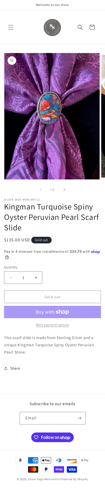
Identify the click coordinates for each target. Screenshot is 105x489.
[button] (11, 27)
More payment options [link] (52, 325)
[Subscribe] (79, 418)
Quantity (11, 267)
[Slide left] (41, 189)
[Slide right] (64, 189)
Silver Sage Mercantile (44, 479)
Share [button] (15, 368)
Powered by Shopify (74, 479)
